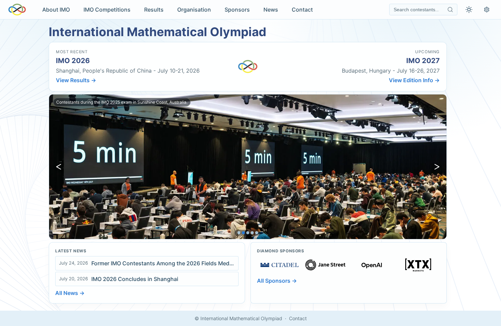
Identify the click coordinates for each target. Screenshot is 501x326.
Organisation (194, 9)
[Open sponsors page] (279, 265)
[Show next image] (437, 167)
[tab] (239, 232)
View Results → (76, 80)
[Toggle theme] (469, 9)
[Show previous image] (58, 167)
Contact (302, 9)
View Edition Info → (414, 80)
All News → (70, 293)
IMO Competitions (107, 9)
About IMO (56, 9)
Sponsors (237, 9)
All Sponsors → (277, 280)
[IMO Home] (17, 9)
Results (154, 9)
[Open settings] (487, 9)
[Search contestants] (450, 9)
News (270, 9)
